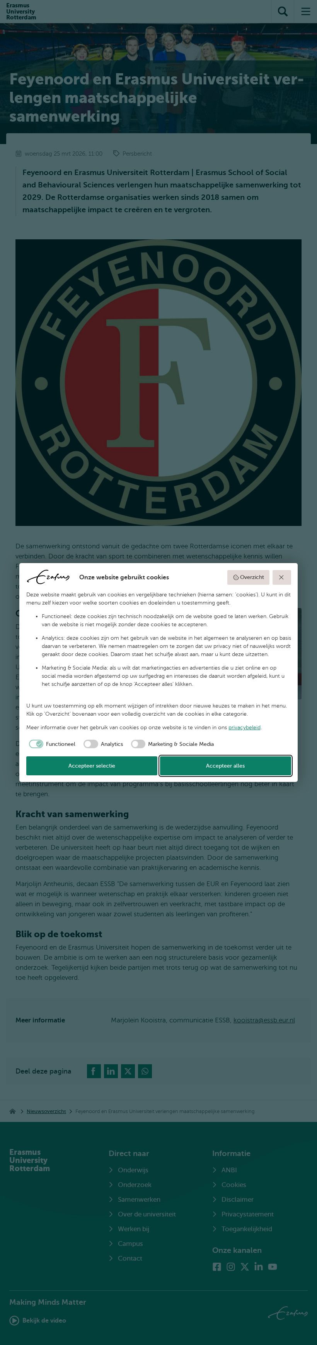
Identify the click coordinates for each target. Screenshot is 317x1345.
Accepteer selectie (91, 766)
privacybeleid (244, 727)
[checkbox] (51, 744)
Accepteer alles (225, 766)
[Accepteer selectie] (282, 577)
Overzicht (252, 577)
